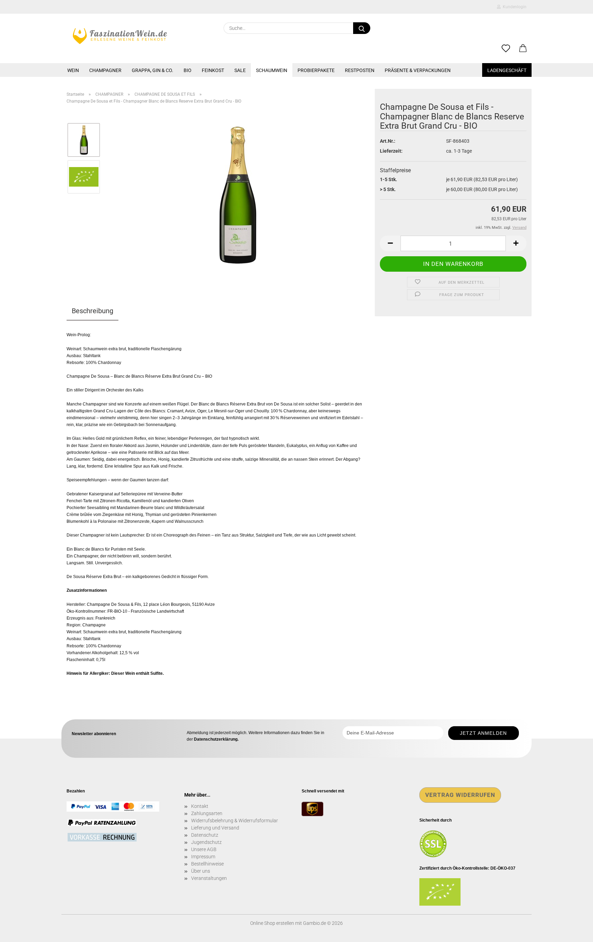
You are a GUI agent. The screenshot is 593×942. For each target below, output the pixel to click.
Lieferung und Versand (215, 828)
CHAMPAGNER (105, 70)
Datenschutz (204, 835)
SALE (240, 70)
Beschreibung (92, 311)
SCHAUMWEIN (271, 70)
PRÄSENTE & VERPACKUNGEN (418, 70)
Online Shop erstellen (272, 923)
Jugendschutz (206, 842)
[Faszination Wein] (120, 36)
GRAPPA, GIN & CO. (152, 70)
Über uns (200, 871)
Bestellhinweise (207, 864)
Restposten (359, 70)
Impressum (203, 856)
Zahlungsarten (206, 813)
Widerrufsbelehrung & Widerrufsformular (234, 820)
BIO (187, 70)
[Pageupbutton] (574, 931)
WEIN (73, 70)
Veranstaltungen (209, 878)
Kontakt (199, 806)
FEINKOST (213, 70)
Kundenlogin (513, 6)
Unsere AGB (204, 849)
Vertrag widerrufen (460, 794)
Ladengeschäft (506, 70)
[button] (523, 48)
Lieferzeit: (391, 151)
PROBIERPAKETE (316, 70)
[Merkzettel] (505, 48)
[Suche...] (361, 28)
